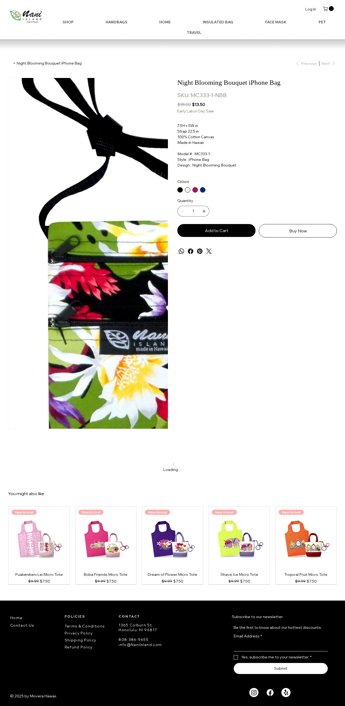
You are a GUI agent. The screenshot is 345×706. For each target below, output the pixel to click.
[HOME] (10, 63)
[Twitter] (209, 251)
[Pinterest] (200, 251)
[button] (329, 8)
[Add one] (204, 211)
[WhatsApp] (181, 251)
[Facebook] (191, 251)
